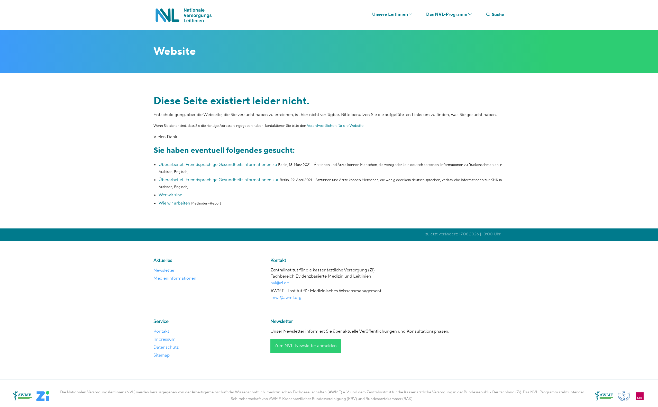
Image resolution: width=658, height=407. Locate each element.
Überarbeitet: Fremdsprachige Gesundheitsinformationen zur (219, 180)
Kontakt (161, 331)
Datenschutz (166, 347)
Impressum (164, 339)
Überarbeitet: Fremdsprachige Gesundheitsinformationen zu (218, 164)
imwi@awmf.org (285, 297)
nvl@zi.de (280, 283)
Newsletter (164, 270)
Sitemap (161, 355)
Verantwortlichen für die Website (335, 125)
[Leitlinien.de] (185, 15)
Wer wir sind (170, 195)
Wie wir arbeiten (174, 203)
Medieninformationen (174, 278)
